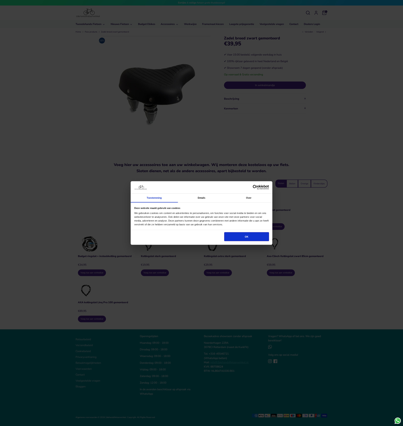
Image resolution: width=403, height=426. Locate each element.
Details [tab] (201, 197)
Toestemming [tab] (154, 197)
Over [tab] (248, 197)
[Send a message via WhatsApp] (397, 420)
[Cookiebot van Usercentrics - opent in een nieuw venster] (255, 187)
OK (246, 236)
